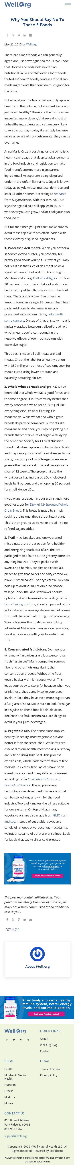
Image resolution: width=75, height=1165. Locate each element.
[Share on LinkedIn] (25, 36)
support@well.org (15, 1136)
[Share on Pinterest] (19, 36)
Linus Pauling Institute (19, 604)
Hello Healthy (42, 278)
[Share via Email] (30, 36)
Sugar (15, 929)
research (60, 194)
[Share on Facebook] (7, 36)
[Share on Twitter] (13, 36)
